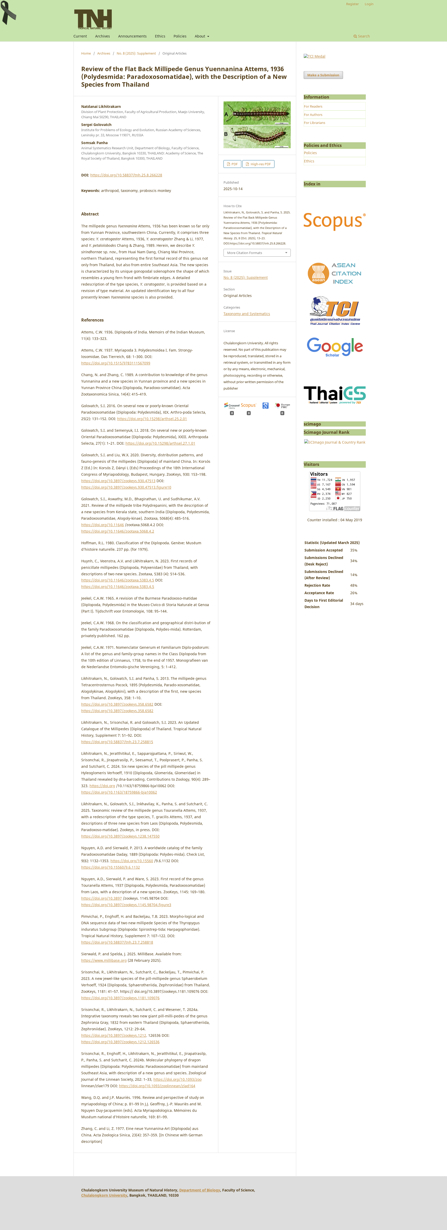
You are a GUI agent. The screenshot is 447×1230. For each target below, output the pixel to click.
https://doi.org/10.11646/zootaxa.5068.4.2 (117, 531)
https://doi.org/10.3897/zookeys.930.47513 (118, 480)
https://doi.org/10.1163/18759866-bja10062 (119, 792)
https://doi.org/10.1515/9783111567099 (115, 363)
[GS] (335, 357)
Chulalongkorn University (104, 1195)
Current (80, 36)
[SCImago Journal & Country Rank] (334, 442)
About (200, 36)
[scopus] (335, 251)
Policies (180, 36)
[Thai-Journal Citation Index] (335, 327)
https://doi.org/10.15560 (131, 860)
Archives (102, 36)
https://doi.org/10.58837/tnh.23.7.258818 (117, 942)
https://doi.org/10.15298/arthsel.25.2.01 (152, 418)
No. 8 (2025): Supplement (136, 53)
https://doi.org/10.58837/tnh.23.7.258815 (117, 741)
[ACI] (335, 287)
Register (352, 4)
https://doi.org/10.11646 (102, 524)
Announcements (132, 36)
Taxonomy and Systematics (247, 313)
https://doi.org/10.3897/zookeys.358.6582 (117, 704)
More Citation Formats (244, 252)
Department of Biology (199, 1190)
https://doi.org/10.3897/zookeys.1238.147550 (120, 836)
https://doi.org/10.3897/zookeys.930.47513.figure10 (126, 487)
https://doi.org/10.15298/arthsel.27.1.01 (160, 443)
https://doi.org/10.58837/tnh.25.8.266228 (126, 175)
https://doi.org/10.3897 (101, 898)
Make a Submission (323, 75)
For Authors (313, 114)
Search (363, 36)
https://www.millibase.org (104, 960)
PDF (234, 164)
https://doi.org (102, 785)
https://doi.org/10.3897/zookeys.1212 (113, 1035)
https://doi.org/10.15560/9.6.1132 (110, 867)
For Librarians (314, 122)
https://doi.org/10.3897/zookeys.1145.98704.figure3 (126, 904)
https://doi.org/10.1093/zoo (177, 1079)
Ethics (160, 36)
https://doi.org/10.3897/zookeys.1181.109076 (120, 997)
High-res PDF (260, 164)
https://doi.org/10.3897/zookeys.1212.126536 (120, 1041)
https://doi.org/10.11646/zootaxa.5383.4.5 (117, 580)
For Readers (313, 106)
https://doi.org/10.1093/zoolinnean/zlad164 (157, 1085)
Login (369, 4)
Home (86, 53)
